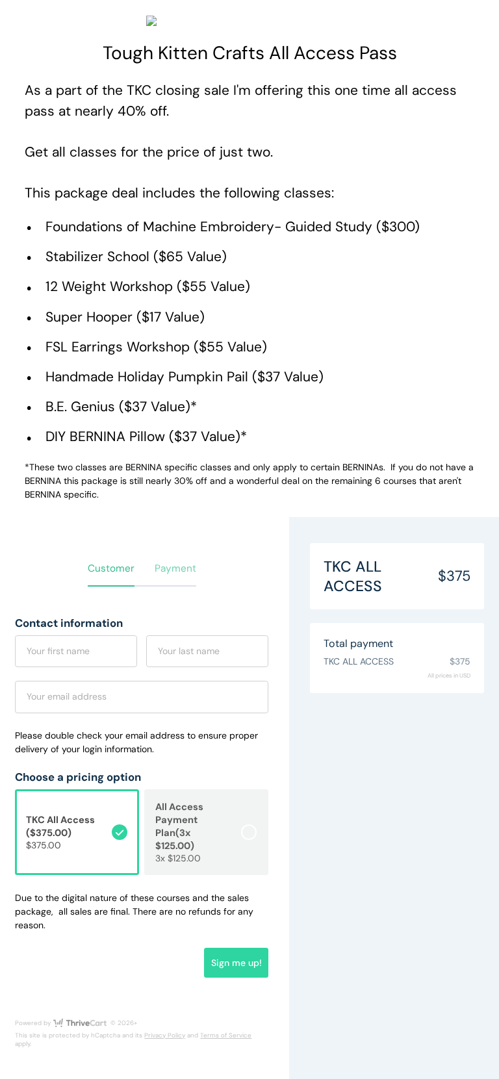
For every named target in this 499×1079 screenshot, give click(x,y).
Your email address (67, 696)
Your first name (58, 651)
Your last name (189, 651)
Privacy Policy (164, 1035)
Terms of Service (225, 1035)
